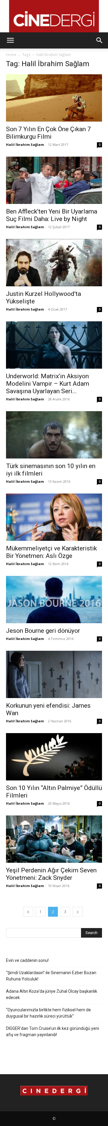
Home (11, 54)
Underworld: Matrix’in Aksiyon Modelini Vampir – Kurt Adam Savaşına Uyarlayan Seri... (47, 384)
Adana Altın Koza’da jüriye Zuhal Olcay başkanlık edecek (51, 994)
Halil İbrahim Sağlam (25, 144)
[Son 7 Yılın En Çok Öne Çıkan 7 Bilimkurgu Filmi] (54, 98)
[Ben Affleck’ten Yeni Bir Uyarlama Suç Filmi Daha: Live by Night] (54, 180)
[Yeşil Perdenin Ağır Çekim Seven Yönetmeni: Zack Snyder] (54, 839)
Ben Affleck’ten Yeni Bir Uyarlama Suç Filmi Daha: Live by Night (51, 215)
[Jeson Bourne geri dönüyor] (54, 599)
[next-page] (78, 912)
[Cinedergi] (54, 16)
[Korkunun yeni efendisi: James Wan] (54, 674)
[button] (10, 40)
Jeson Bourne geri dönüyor (43, 630)
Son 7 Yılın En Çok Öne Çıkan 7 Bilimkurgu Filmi (48, 132)
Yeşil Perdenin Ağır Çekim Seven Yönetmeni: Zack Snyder (51, 874)
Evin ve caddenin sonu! (27, 960)
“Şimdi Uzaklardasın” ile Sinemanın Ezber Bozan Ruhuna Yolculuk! (51, 975)
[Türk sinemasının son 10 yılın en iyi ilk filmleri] (54, 434)
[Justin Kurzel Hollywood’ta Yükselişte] (54, 262)
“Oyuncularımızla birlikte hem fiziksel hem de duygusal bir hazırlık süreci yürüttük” (48, 1012)
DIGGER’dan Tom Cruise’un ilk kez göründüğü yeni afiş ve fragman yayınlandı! (52, 1031)
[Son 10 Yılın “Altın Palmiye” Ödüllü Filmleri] (54, 756)
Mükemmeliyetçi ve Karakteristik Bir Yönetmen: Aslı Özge (51, 552)
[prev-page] (28, 912)
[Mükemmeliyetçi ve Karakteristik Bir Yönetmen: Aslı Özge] (54, 517)
